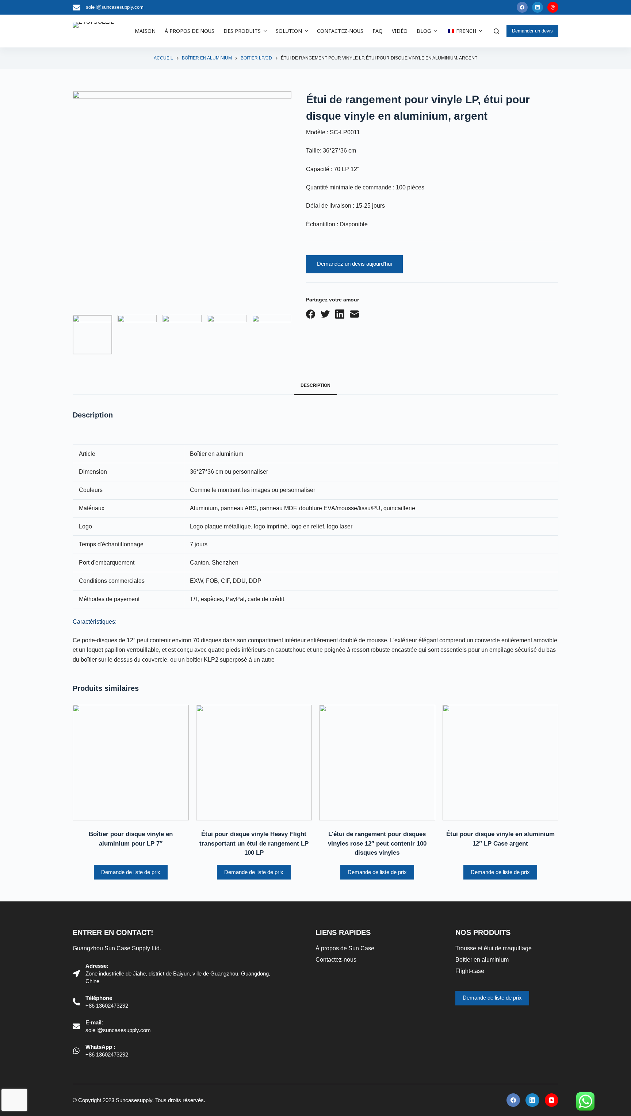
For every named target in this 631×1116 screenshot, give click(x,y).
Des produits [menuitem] (242, 30)
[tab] (315, 385)
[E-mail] (354, 314)
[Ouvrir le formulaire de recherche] (496, 31)
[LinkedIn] (537, 7)
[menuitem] (463, 31)
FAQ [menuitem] (377, 30)
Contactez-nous (336, 960)
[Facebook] (522, 7)
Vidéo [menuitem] (400, 30)
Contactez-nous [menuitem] (340, 30)
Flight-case (469, 971)
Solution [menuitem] (289, 30)
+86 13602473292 (106, 1006)
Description (315, 385)
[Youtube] (552, 7)
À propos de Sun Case (345, 948)
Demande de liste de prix (130, 872)
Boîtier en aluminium (482, 960)
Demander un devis (532, 31)
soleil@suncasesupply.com (115, 7)
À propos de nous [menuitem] (189, 30)
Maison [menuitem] (145, 30)
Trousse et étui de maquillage (493, 948)
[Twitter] (325, 314)
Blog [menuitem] (424, 30)
